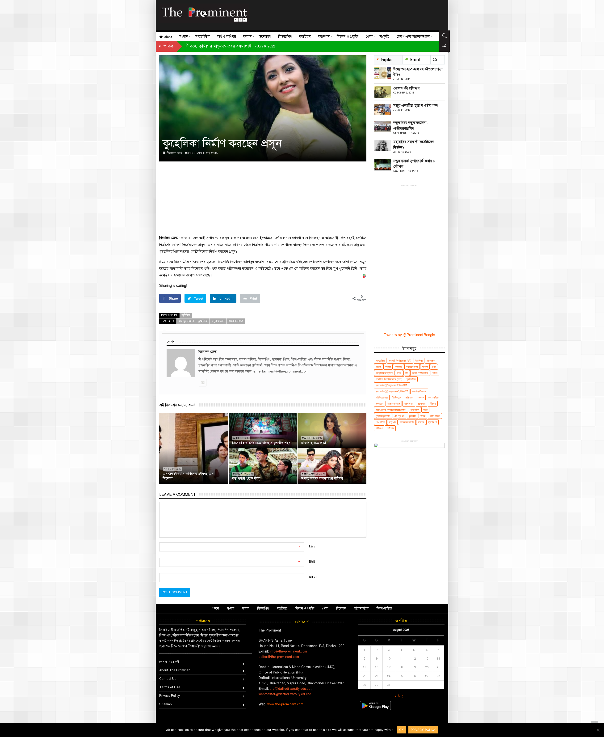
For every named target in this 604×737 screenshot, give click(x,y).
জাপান (434, 372)
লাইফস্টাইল (361, 608)
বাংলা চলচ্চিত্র (235, 321)
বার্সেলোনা (421, 403)
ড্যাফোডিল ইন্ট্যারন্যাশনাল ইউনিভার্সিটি (392, 391)
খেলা (325, 608)
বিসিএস (433, 403)
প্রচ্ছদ (215, 608)
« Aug (399, 696)
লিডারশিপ (263, 608)
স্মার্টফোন (390, 428)
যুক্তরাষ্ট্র (412, 415)
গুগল (434, 366)
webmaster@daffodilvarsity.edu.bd (285, 694)
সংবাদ (230, 608)
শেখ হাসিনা (380, 422)
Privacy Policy (169, 696)
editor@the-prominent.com (279, 657)
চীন (406, 372)
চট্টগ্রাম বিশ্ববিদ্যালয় (384, 372)
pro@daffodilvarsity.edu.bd (290, 689)
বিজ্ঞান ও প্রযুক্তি (304, 608)
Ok (401, 730)
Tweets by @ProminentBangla (409, 335)
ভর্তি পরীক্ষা (415, 409)
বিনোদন (341, 608)
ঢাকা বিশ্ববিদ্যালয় (419, 391)
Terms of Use (169, 687)
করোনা (378, 366)
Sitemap (165, 704)
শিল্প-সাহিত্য (384, 608)
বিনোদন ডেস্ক (174, 153)
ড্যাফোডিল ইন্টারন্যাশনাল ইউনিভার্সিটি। (392, 385)
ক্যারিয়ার (398, 366)
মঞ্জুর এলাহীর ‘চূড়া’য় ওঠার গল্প (415, 105)
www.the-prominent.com (285, 704)
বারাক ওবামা (408, 403)
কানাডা (388, 366)
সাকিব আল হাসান (407, 422)
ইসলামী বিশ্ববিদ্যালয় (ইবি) (400, 360)
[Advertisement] (345, 14)
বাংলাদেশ (379, 403)
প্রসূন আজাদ (218, 321)
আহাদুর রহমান (186, 321)
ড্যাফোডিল (411, 379)
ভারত (425, 409)
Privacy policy (423, 730)
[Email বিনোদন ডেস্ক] (202, 382)
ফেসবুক (421, 397)
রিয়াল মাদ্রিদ (435, 415)
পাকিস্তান (409, 397)
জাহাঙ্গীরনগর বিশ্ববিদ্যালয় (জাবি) (389, 379)
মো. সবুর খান (399, 415)
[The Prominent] (204, 13)
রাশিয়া (422, 415)
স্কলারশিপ (432, 422)
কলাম (245, 608)
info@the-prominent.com (288, 651)
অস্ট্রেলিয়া (380, 360)
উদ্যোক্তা (431, 360)
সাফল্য (421, 422)
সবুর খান (392, 422)
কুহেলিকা (203, 321)
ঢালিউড (186, 315)
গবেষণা (425, 366)
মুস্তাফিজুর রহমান (383, 415)
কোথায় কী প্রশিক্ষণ (406, 88)
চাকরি (399, 372)
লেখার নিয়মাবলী (169, 662)
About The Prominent (175, 670)
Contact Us (167, 679)
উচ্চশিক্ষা (419, 360)
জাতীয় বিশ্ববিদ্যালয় (420, 372)
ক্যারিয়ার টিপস (412, 366)
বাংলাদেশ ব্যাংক (393, 403)
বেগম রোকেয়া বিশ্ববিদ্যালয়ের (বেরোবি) (391, 409)
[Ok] (598, 730)
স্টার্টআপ (379, 428)
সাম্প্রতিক (166, 46)
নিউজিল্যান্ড (396, 397)
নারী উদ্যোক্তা (382, 397)
